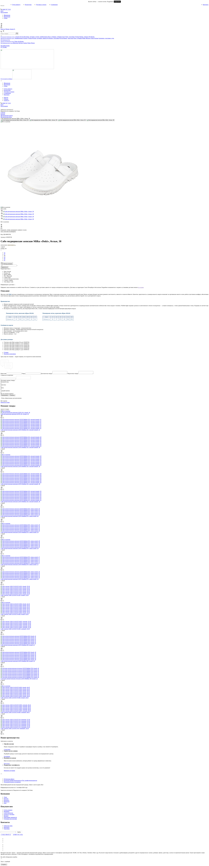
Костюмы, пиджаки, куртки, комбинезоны (35, 36)
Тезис (5, 797)
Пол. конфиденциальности (29, 780)
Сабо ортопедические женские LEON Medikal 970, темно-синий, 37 (19, 564)
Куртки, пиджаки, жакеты (39, 38)
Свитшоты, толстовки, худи (106, 38)
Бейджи (21, 43)
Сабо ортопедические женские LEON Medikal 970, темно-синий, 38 (19, 548)
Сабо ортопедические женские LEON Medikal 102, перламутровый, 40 (20, 447)
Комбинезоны (19, 38)
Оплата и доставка (9, 814)
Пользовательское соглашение (12, 782)
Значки (25, 43)
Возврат (6, 816)
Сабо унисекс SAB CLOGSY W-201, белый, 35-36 (14, 595)
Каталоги (6, 800)
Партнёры (7, 828)
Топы (92, 38)
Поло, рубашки (77, 38)
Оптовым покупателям (10, 818)
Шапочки (15, 43)
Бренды (6, 97)
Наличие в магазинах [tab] (10, 354)
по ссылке (141, 287)
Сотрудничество (8, 813)
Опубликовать (4, 395)
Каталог (2, 5)
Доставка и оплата (41, 4)
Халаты (17, 36)
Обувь (5, 18)
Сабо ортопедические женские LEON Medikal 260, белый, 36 (18, 661)
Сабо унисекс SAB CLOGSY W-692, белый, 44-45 (14, 697)
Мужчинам (7, 16)
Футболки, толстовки (53, 38)
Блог (5, 803)
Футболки (91, 36)
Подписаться (4, 267)
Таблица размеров (7, 263)
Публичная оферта (9, 779)
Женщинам (7, 15)
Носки (33, 43)
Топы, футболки (19, 41)
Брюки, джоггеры (68, 38)
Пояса (29, 43)
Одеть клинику (8, 810)
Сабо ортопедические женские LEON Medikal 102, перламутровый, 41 (20, 429)
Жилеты (88, 38)
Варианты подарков (9, 770)
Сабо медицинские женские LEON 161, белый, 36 (15, 414)
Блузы (21, 36)
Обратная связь (8, 825)
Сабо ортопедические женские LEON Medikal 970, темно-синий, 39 (19, 532)
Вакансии (6, 801)
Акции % (6, 100)
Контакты (205, 4)
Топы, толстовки (70, 36)
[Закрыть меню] (1, 35)
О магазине (7, 749)
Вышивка (6, 811)
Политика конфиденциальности (13, 780)
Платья (96, 38)
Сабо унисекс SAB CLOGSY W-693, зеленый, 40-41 (15, 712)
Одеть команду (16, 4)
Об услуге (7, 763)
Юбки (84, 38)
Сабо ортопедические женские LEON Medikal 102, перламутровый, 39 (20, 466)
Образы (6, 99)
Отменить (12, 395)
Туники (77, 36)
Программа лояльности (10, 817)
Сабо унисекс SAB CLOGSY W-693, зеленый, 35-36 (15, 629)
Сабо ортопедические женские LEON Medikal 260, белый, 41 (18, 645)
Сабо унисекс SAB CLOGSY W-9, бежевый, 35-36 (15, 728)
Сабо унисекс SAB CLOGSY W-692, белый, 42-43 (14, 614)
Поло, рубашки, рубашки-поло (56, 36)
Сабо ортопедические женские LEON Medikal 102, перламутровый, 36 (20, 501)
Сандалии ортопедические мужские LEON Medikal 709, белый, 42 (19, 678)
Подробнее (7, 756)
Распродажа (28, 4)
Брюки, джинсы (84, 36)
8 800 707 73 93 (6, 9)
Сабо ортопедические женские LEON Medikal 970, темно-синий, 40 (19, 516)
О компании (54, 4)
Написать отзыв (5, 402)
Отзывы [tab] (6, 352)
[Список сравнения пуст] (1, 26)
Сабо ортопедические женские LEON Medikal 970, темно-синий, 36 (19, 579)
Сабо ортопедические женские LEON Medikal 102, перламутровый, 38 (20, 484)
